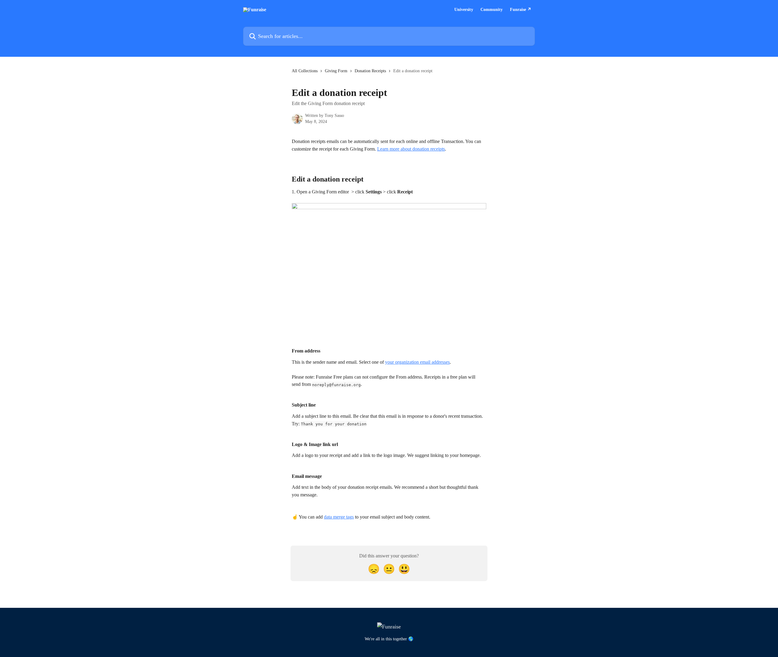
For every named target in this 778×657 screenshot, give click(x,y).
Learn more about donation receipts (411, 148)
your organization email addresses (417, 362)
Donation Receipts (370, 71)
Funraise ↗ (520, 10)
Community (491, 10)
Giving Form (336, 71)
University (463, 10)
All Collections (305, 71)
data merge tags (339, 516)
